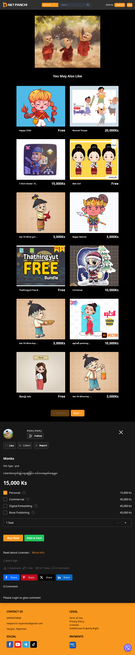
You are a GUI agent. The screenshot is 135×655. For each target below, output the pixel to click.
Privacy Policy (76, 621)
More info (38, 552)
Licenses (74, 624)
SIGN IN (109, 5)
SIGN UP (120, 4)
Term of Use (76, 617)
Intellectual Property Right (84, 628)
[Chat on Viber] (128, 648)
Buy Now (13, 538)
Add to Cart (34, 538)
